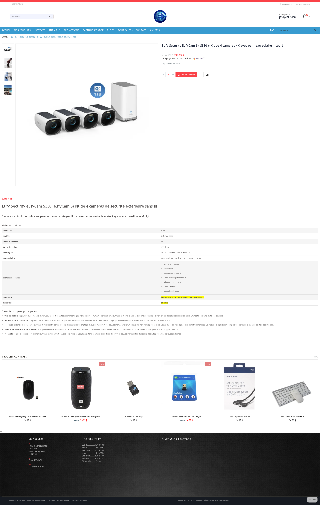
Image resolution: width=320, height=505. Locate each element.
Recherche (50, 16)
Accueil (5, 37)
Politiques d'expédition (79, 500)
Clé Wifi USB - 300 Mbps (133, 416)
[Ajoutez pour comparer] (207, 74)
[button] (240, 58)
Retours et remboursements (37, 500)
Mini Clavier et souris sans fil (292, 416)
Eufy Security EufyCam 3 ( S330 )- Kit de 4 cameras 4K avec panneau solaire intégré (223, 45)
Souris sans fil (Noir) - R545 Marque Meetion (27, 416)
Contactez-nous (36, 466)
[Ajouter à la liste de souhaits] (201, 74)
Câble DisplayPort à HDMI (239, 416)
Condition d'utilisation (17, 500)
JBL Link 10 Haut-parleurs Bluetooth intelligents (80, 416)
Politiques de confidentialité (59, 500)
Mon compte (287, 4)
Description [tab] (7, 198)
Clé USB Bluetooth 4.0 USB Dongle (186, 416)
